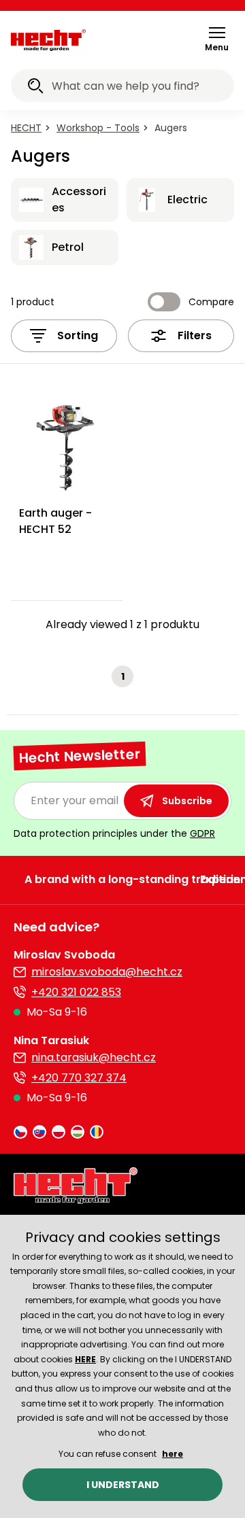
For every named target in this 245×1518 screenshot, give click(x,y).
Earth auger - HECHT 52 (55, 521)
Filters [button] (195, 335)
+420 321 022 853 (76, 992)
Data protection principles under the (114, 833)
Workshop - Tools (98, 128)
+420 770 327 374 (79, 1078)
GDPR (202, 833)
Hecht (26, 128)
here (172, 1454)
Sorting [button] (77, 335)
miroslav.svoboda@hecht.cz (106, 972)
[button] (217, 38)
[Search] (35, 87)
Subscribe (187, 801)
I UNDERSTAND (122, 1484)
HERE (85, 1359)
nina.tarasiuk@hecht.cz (93, 1057)
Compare (211, 302)
